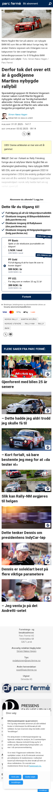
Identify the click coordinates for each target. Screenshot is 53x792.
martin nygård (29, 319)
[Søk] (50, 4)
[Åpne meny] (4, 11)
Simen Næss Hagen (26, 651)
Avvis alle (15, 777)
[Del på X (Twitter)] (24, 134)
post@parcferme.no (26, 670)
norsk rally (11, 319)
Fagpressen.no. (35, 766)
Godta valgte (30, 777)
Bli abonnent (30, 3)
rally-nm (29, 324)
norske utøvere (13, 324)
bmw (7, 328)
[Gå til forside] (11, 3)
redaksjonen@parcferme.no (26, 660)
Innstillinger (43, 790)
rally (41, 324)
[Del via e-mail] (28, 134)
